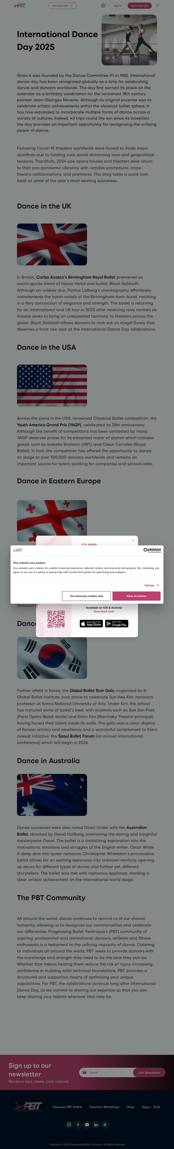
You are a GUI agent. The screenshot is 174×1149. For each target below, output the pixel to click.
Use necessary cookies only (86, 596)
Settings (149, 585)
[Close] (133, 540)
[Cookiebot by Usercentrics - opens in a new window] (146, 550)
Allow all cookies (136, 596)
